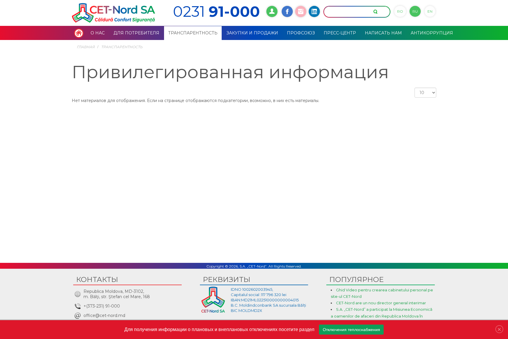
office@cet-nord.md (104, 315)
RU (415, 11)
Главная (86, 47)
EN (429, 11)
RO (400, 11)
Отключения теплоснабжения (351, 329)
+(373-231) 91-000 (101, 306)
